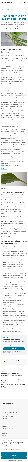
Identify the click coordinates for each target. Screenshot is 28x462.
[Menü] (25, 2)
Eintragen (14, 348)
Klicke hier (4, 169)
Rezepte (3, 437)
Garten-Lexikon (5, 431)
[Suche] (21, 2)
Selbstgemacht (5, 426)
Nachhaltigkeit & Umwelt (7, 428)
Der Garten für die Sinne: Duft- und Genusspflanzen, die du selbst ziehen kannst (12, 375)
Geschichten (4, 433)
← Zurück (3, 9)
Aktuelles (4, 435)
